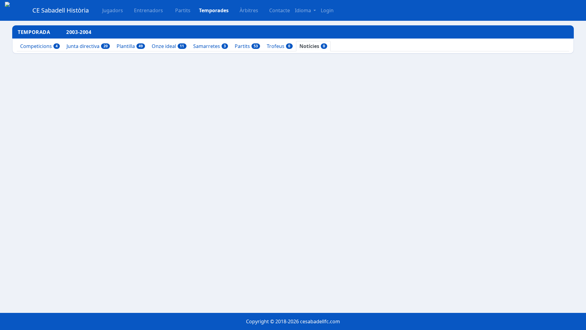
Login (327, 10)
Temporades (214, 10)
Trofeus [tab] (278, 46)
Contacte (279, 10)
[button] (179, 10)
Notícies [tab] (312, 46)
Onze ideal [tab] (168, 46)
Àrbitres (249, 10)
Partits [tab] (246, 46)
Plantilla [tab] (130, 46)
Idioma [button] (303, 10)
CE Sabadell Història (60, 10)
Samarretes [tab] (209, 46)
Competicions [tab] (39, 46)
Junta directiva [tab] (87, 46)
